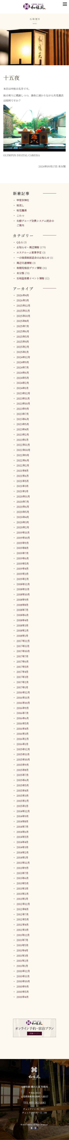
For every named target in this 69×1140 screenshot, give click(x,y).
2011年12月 (23, 935)
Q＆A (20, 242)
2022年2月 (23, 465)
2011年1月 (22, 966)
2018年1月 (22, 635)
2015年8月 (23, 770)
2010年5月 (23, 991)
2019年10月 (23, 537)
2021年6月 (23, 475)
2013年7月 (22, 873)
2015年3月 (23, 795)
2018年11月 (23, 589)
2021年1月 (22, 491)
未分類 (20, 273)
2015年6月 (23, 780)
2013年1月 (22, 898)
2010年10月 (23, 981)
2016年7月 (23, 713)
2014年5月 (23, 837)
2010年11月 (23, 976)
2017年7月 (22, 656)
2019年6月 (23, 558)
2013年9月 (23, 868)
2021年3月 (23, 486)
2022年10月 (23, 450)
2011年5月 (22, 945)
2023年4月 (23, 429)
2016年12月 (23, 692)
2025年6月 (23, 331)
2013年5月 (23, 883)
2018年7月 (22, 610)
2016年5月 (23, 723)
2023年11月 (23, 398)
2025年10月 (23, 316)
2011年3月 (22, 955)
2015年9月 (23, 764)
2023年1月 (23, 439)
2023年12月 (23, 393)
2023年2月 (23, 434)
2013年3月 (22, 888)
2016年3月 (23, 733)
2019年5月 (23, 563)
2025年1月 (23, 352)
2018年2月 (23, 630)
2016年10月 (23, 702)
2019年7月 (23, 553)
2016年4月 (23, 728)
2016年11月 (23, 697)
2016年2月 (23, 739)
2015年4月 (23, 790)
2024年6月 (23, 372)
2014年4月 (22, 842)
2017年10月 (23, 651)
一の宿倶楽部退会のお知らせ (33, 257)
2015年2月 (23, 800)
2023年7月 (23, 414)
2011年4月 (22, 950)
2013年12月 (23, 862)
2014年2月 (23, 852)
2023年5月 (23, 424)
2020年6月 (23, 506)
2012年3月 (23, 929)
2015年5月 (23, 785)
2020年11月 (23, 496)
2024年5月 (23, 377)
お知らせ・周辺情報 (28, 247)
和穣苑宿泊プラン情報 (29, 268)
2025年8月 (23, 321)
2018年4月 (22, 620)
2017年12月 (23, 641)
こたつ (20, 215)
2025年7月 (23, 326)
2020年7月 (23, 501)
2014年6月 (23, 831)
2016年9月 (23, 708)
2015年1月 (22, 806)
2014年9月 (23, 816)
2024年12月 (23, 357)
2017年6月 (23, 661)
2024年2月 (23, 383)
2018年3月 (22, 625)
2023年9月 (23, 408)
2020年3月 (23, 522)
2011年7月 (22, 940)
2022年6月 (23, 460)
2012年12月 (23, 904)
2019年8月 (23, 548)
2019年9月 (23, 543)
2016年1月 (22, 744)
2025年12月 (23, 305)
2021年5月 (23, 481)
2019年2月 (23, 579)
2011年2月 (22, 960)
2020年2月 (23, 527)
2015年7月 (23, 775)
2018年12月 (23, 584)
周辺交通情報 (24, 263)
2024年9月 (23, 362)
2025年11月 (23, 310)
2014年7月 (22, 826)
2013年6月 (23, 878)
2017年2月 (23, 682)
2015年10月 (23, 759)
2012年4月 (23, 924)
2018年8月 (22, 604)
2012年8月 (23, 909)
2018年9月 (23, 599)
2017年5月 (23, 666)
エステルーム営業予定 (29, 252)
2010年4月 (23, 997)
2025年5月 (23, 336)
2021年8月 (23, 470)
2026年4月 (23, 295)
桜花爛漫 (22, 210)
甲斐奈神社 (23, 200)
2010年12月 (23, 971)
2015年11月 (23, 754)
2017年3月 (22, 677)
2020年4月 (23, 517)
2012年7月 (23, 914)
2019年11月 (23, 532)
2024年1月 (23, 388)
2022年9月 (23, 455)
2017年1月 (22, 687)
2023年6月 (23, 419)
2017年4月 (22, 671)
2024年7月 (23, 367)
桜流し (20, 205)
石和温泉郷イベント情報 (30, 278)
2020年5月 (23, 512)
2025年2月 (23, 346)
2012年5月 (23, 919)
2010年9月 (23, 986)
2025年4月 (23, 341)
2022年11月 (23, 444)
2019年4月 (23, 568)
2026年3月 (23, 300)
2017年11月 (23, 646)
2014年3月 (22, 847)
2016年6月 (23, 718)
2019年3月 (23, 573)
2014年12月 (23, 811)
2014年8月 (22, 821)
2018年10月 (23, 594)
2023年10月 (23, 403)
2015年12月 (23, 749)
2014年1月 (22, 857)
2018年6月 (23, 615)
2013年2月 (23, 893)
